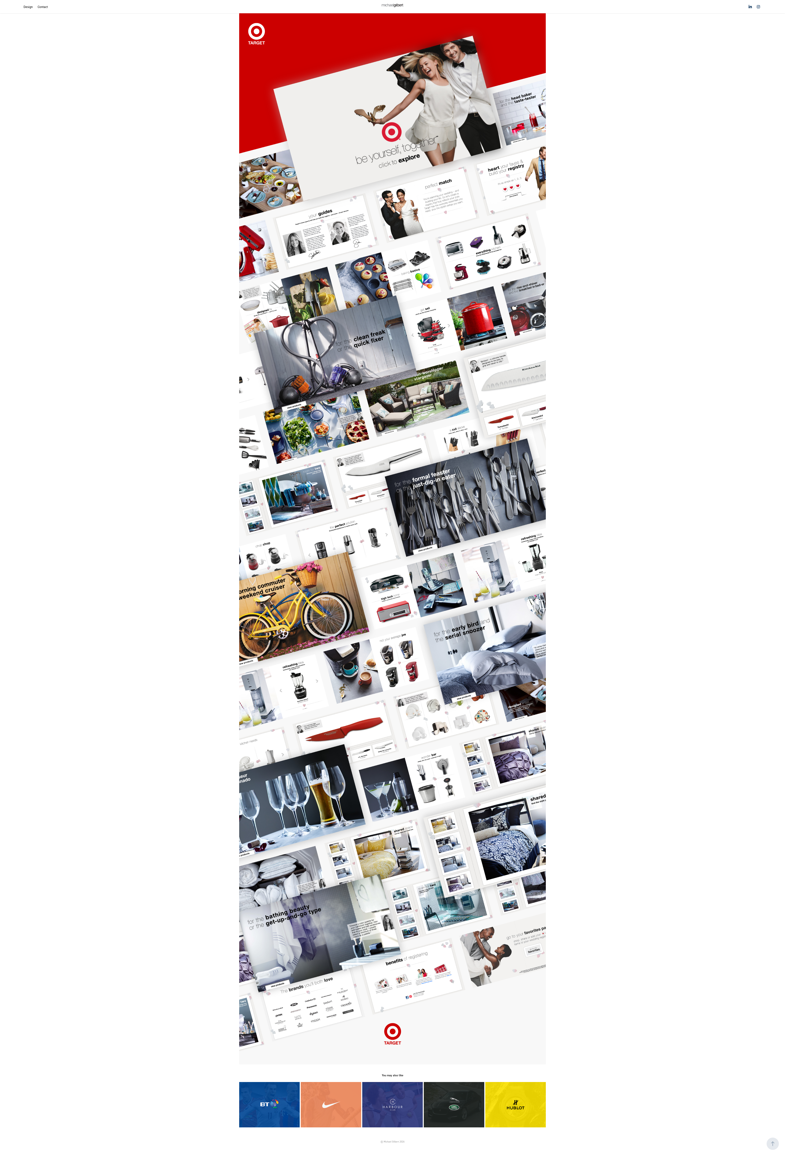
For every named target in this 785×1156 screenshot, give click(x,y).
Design (28, 7)
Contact (43, 7)
